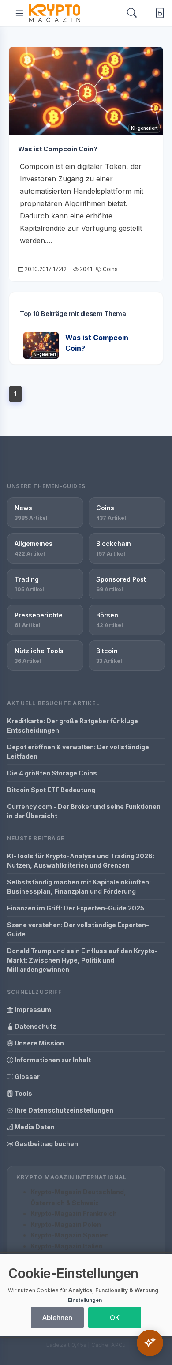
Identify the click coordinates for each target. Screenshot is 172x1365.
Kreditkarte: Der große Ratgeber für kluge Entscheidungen (72, 725)
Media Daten (34, 1127)
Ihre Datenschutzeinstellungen (63, 1110)
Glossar (26, 1076)
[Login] (158, 13)
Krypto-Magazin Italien (66, 1246)
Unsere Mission (38, 1043)
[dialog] (86, 1295)
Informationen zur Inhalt (52, 1060)
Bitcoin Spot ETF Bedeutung (51, 789)
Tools (22, 1093)
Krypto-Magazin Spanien (69, 1235)
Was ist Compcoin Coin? (57, 149)
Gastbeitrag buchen (45, 1143)
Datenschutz (34, 1026)
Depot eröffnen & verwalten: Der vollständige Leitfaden (78, 751)
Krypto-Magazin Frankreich (73, 1213)
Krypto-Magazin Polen (65, 1224)
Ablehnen (57, 1317)
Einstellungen (85, 1300)
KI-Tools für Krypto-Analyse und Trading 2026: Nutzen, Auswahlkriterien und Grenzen (80, 860)
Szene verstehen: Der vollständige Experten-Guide (78, 929)
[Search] (131, 13)
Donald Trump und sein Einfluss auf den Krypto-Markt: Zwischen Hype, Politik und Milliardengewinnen (82, 960)
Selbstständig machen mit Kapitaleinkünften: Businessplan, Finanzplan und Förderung (79, 886)
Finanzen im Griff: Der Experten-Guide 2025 (75, 908)
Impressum (32, 1009)
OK (115, 1317)
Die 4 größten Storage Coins (52, 773)
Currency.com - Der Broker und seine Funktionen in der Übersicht (84, 811)
